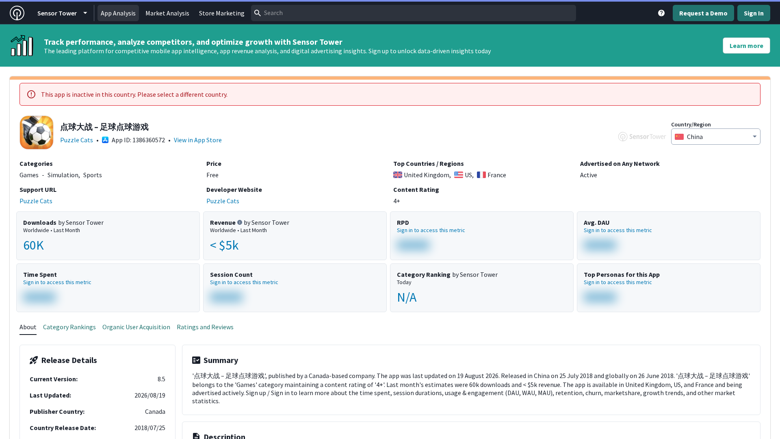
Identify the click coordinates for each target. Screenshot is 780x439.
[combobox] (413, 13)
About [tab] (28, 327)
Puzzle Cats (76, 140)
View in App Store (198, 140)
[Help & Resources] (661, 13)
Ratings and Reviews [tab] (205, 327)
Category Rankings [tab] (69, 327)
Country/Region (691, 124)
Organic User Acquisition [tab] (136, 327)
